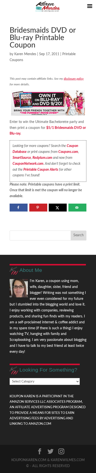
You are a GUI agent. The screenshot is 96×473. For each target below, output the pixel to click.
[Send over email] (77, 208)
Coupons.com (68, 152)
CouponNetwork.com (28, 164)
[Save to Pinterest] (38, 208)
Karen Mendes (25, 54)
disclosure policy (74, 78)
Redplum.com (42, 158)
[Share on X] (58, 208)
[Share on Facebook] (19, 208)
